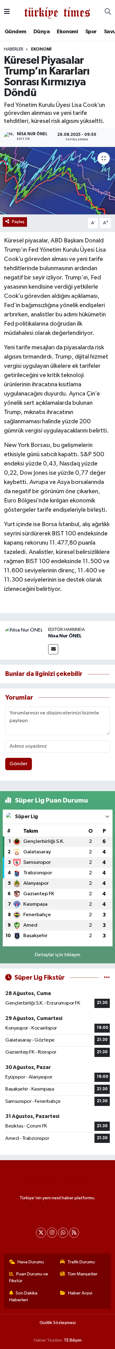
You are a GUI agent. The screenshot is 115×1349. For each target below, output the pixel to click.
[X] (41, 1233)
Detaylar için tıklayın (57, 954)
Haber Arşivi (80, 1293)
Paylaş (18, 221)
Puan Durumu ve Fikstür (28, 1277)
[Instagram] (52, 1233)
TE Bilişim (73, 1340)
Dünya (41, 32)
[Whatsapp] (63, 1233)
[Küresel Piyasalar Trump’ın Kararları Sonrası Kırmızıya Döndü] (57, 181)
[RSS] (74, 1233)
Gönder (19, 763)
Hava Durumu (30, 1262)
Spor (91, 32)
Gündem (15, 32)
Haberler (13, 49)
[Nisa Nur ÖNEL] (24, 630)
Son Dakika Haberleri (23, 1296)
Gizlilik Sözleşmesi (58, 1322)
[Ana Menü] (7, 11)
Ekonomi (67, 32)
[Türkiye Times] (57, 12)
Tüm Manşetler (82, 1274)
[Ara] (108, 12)
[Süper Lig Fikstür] (107, 977)
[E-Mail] (53, 649)
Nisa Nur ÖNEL (65, 635)
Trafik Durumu (81, 1262)
